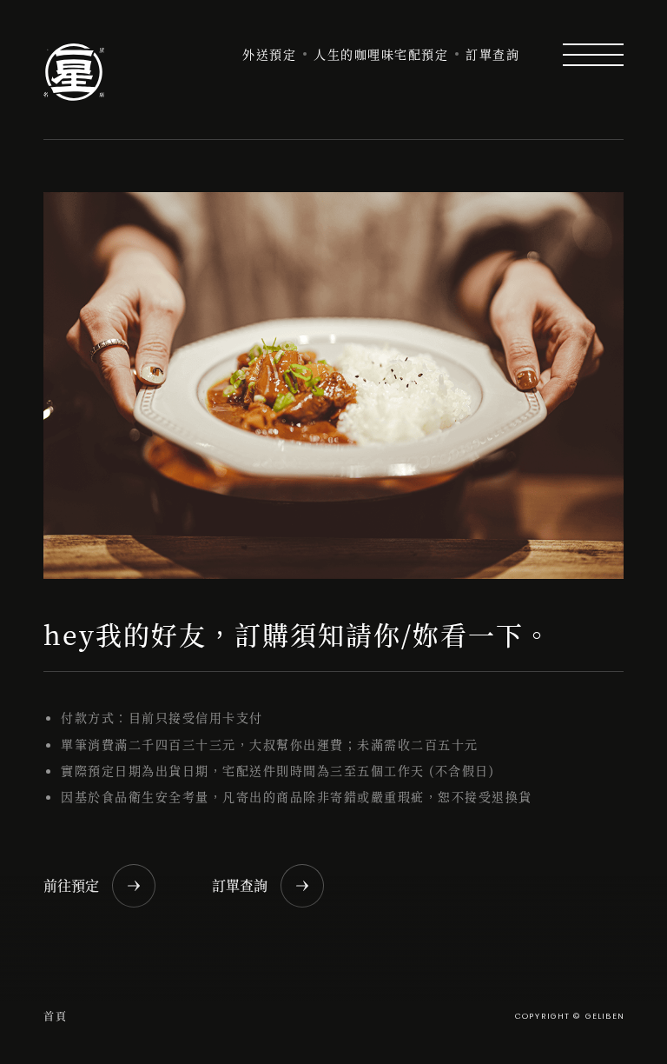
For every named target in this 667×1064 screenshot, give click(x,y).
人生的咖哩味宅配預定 (381, 54)
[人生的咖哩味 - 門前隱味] (73, 72)
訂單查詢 (492, 54)
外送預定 (269, 54)
